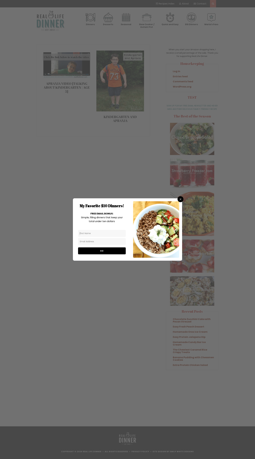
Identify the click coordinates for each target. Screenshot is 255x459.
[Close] (180, 199)
